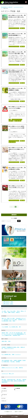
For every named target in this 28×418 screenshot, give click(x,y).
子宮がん (18, 311)
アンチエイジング (5, 373)
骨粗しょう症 (11, 373)
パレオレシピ (3, 400)
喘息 (20, 326)
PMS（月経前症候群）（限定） (7, 360)
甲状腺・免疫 (22, 28)
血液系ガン (18, 312)
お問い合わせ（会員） (8, 303)
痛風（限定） (4, 379)
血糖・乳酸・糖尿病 (18, 120)
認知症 (7, 332)
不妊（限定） (12, 361)
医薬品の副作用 (4, 382)
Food (10, 119)
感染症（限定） (4, 341)
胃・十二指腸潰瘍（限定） (6, 354)
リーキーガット (18, 354)
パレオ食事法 (3, 388)
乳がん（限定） (13, 311)
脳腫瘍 (9, 312)
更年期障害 (4, 347)
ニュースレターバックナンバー (14, 28)
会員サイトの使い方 (18, 411)
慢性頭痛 (3, 332)
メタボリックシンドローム (9, 348)
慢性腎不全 (21, 367)
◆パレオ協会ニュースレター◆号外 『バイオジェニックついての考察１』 (16, 128)
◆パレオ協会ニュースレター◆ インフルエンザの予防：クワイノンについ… (17, 187)
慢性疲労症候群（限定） (11, 379)
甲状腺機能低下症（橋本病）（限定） (13, 347)
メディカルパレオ (4, 395)
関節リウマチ (4, 318)
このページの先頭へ (14, 416)
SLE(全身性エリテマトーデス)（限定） (10, 319)
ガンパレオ (3, 398)
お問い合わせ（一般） (8, 301)
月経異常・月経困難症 (17, 360)
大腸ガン (5, 312)
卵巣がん (22, 311)
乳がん (8, 311)
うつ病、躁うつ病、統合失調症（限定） (16, 332)
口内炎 (9, 341)
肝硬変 (13, 354)
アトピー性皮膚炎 (5, 326)
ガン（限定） (4, 311)
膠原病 (14, 320)
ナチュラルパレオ (4, 391)
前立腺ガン (13, 312)
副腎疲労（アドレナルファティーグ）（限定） (10, 367)
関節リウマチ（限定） (11, 318)
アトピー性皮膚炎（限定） (13, 326)
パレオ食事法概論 (17, 389)
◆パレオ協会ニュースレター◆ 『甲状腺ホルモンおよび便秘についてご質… (17, 149)
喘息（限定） (19, 379)
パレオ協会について (8, 411)
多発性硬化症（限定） (17, 335)
